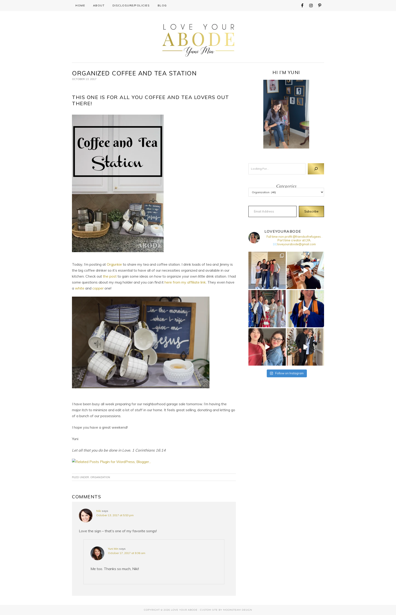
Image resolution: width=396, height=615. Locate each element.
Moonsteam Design (237, 609)
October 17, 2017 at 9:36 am (126, 553)
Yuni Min (113, 548)
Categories (286, 186)
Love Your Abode (198, 39)
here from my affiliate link (185, 282)
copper (98, 288)
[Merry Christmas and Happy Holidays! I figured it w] (267, 270)
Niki (98, 511)
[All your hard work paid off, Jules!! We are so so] (305, 308)
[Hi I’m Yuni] (286, 114)
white (79, 288)
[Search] (316, 168)
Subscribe (311, 211)
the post (110, 276)
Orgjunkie (114, 264)
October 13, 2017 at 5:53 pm (115, 515)
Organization (100, 477)
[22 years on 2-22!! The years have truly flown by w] (305, 347)
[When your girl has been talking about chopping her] (267, 347)
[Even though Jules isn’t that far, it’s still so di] (305, 270)
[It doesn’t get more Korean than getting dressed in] (267, 308)
